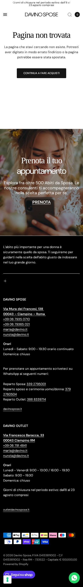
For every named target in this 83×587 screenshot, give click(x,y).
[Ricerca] (69, 14)
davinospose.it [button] (12, 408)
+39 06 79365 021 (16, 324)
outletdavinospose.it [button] (16, 509)
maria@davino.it (15, 329)
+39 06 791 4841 (15, 445)
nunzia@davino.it (16, 334)
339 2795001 (36, 384)
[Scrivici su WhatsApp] (74, 577)
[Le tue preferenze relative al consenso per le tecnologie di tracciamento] (7, 579)
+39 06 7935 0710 (16, 319)
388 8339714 (36, 399)
